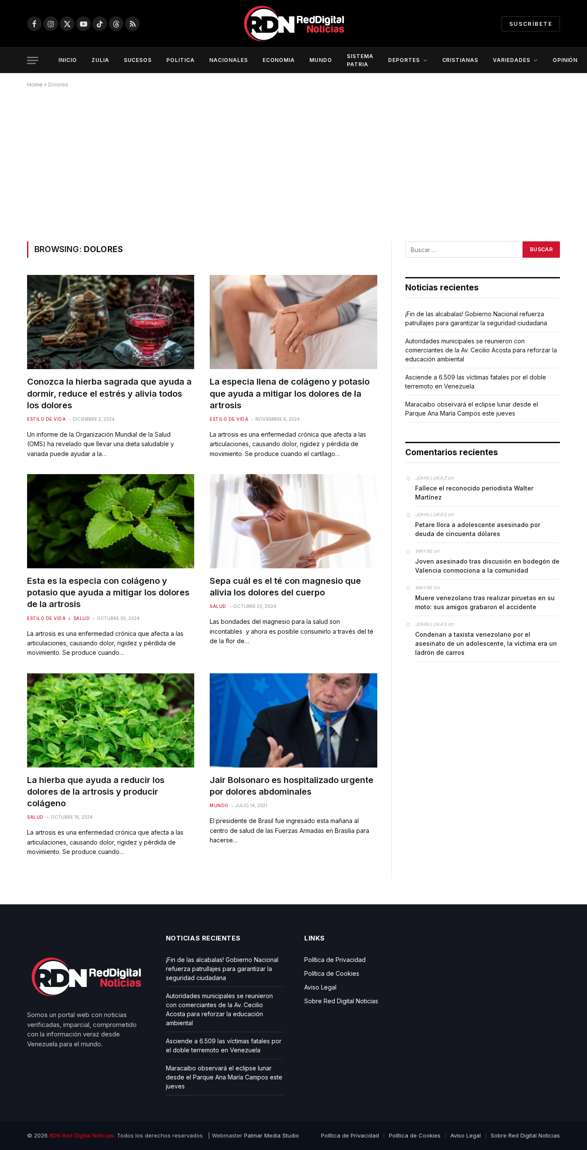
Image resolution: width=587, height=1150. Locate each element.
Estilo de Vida (46, 419)
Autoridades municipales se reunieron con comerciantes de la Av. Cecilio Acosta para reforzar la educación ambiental (481, 350)
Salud (81, 618)
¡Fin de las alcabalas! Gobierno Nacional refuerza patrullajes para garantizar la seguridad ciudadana (222, 968)
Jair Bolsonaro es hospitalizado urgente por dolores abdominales (291, 786)
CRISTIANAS (460, 60)
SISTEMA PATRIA (360, 60)
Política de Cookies (331, 973)
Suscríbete (530, 23)
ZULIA (100, 60)
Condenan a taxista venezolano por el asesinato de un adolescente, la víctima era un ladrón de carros (486, 643)
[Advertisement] (293, 163)
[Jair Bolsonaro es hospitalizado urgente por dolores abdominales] (293, 720)
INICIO (67, 60)
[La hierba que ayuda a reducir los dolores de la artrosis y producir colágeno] (110, 720)
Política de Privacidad (335, 959)
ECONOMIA (279, 60)
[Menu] (32, 60)
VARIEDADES (511, 60)
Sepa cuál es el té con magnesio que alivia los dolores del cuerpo (285, 587)
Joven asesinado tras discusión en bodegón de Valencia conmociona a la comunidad (487, 566)
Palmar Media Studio (271, 1135)
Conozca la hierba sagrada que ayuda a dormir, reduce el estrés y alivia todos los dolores (109, 393)
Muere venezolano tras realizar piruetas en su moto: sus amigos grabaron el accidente (485, 602)
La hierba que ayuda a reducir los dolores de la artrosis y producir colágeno (96, 791)
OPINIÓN (565, 60)
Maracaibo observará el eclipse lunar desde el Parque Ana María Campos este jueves (224, 1077)
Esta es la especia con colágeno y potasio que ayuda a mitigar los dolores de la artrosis (108, 592)
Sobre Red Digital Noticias (341, 1001)
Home (35, 84)
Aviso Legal (320, 987)
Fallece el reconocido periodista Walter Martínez (474, 492)
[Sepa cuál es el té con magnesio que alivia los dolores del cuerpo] (293, 521)
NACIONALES (228, 60)
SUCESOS (138, 60)
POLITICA (180, 60)
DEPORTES (404, 60)
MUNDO (320, 60)
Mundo (219, 805)
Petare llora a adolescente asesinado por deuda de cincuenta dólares (477, 529)
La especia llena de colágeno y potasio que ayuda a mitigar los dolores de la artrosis (290, 393)
